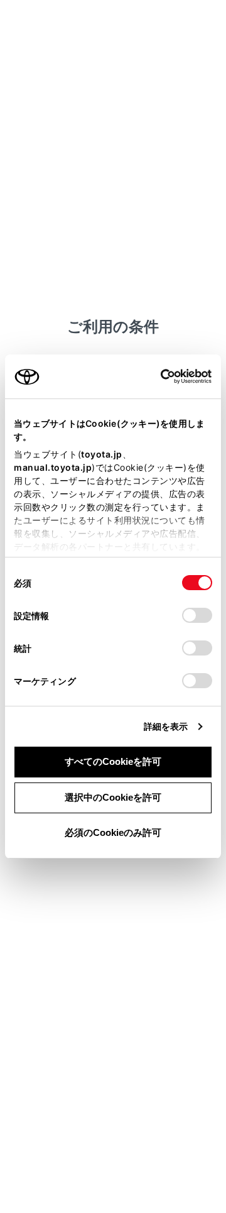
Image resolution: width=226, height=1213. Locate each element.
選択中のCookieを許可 (113, 797)
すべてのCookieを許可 (113, 761)
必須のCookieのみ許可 (113, 832)
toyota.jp (101, 454)
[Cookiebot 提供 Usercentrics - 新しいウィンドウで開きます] (157, 376)
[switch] (197, 615)
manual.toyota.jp (53, 467)
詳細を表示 (166, 726)
